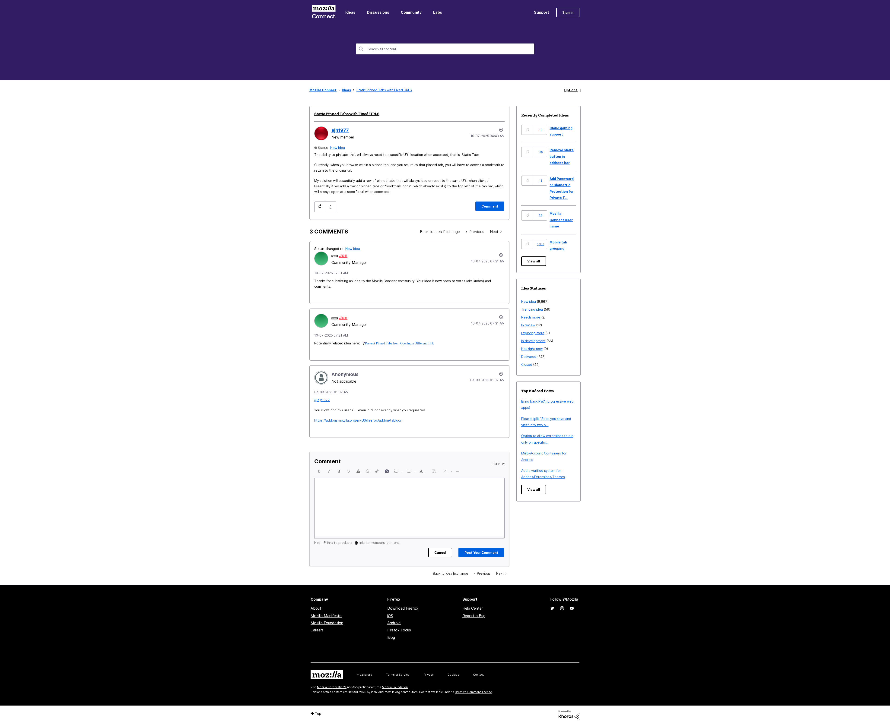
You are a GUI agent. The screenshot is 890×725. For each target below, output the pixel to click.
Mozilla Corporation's (331, 687)
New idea (337, 148)
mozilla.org (364, 674)
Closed (526, 364)
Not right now (532, 349)
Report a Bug (473, 615)
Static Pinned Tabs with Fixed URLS (346, 113)
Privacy (428, 674)
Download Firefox (402, 608)
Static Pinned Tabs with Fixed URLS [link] (384, 90)
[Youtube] (572, 608)
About (316, 608)
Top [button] (318, 714)
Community (411, 12)
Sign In (567, 12)
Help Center (472, 608)
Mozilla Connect (324, 12)
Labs (437, 12)
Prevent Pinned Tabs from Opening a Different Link (399, 343)
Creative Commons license (473, 692)
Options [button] (571, 90)
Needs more (530, 317)
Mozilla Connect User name (561, 219)
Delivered (528, 357)
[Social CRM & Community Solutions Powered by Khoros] (569, 715)
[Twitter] (552, 608)
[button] (319, 207)
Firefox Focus (399, 630)
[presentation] (319, 471)
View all (533, 261)
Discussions (378, 12)
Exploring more (532, 333)
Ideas (350, 12)
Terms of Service (398, 674)
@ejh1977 (322, 400)
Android (394, 623)
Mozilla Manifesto (326, 615)
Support (541, 12)
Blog (391, 637)
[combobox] (445, 48)
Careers (317, 630)
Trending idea (532, 309)
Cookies (453, 674)
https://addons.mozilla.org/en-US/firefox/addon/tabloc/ (357, 420)
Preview (499, 464)
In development (533, 341)
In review (528, 325)
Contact (478, 674)
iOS (390, 615)
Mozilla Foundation (327, 623)
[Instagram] (562, 608)
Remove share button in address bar (562, 156)
